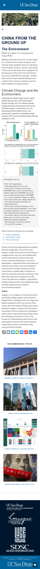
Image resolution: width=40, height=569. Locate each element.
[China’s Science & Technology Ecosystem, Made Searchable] (20, 432)
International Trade (13, 237)
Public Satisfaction (13, 234)
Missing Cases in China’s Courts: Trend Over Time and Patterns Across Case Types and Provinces (21, 378)
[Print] (4, 29)
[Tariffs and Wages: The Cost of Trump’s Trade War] (20, 468)
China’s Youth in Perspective (20, 413)
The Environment (12, 239)
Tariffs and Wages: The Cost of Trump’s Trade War (21, 484)
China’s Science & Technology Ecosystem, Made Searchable (21, 449)
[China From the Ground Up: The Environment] (20, 19)
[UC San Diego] (20, 564)
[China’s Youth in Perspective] (20, 397)
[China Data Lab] (29, 5)
